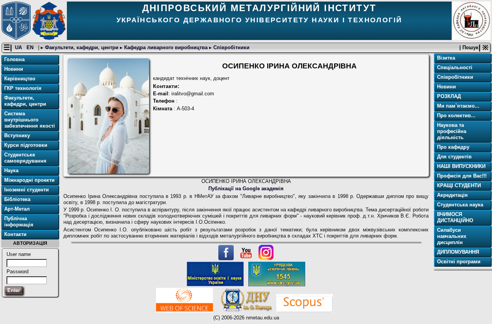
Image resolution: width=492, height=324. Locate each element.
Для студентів (454, 157)
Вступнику (17, 135)
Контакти (15, 234)
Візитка (446, 58)
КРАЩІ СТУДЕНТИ (459, 185)
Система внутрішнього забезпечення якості (29, 120)
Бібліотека (17, 199)
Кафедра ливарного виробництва (166, 47)
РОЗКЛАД (449, 96)
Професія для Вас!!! (462, 176)
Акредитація (452, 195)
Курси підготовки (25, 145)
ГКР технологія (23, 88)
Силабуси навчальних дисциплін (451, 236)
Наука (11, 170)
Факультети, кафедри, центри (81, 47)
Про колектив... (456, 115)
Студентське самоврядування (25, 158)
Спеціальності (454, 67)
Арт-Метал (17, 209)
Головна (14, 59)
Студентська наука (460, 205)
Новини (13, 69)
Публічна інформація (18, 222)
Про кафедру (453, 147)
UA (19, 47)
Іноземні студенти (26, 190)
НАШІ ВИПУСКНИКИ (461, 166)
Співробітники (230, 47)
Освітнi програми (458, 261)
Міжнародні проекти (29, 180)
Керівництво (19, 78)
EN (31, 47)
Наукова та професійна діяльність (451, 131)
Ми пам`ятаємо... (458, 106)
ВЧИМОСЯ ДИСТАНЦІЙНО (455, 217)
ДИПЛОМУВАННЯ (458, 252)
